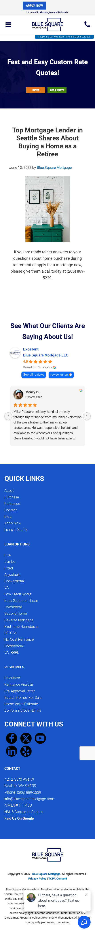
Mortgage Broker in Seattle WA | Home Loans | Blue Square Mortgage (47, 23)
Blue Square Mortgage (46, 874)
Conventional (14, 581)
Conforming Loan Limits (22, 710)
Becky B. (33, 392)
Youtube (40, 738)
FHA (7, 555)
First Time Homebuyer (21, 626)
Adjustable (12, 575)
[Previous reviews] (8, 416)
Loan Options (17, 544)
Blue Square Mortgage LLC (45, 355)
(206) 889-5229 (87, 24)
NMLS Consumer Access (23, 812)
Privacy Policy (37, 878)
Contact (10, 510)
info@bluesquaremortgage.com (29, 799)
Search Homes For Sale (23, 697)
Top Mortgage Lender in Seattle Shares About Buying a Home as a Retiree (47, 142)
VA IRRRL (11, 652)
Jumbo (9, 561)
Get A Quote (57, 90)
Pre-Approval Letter (19, 691)
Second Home (15, 613)
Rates (35, 90)
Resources (14, 667)
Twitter (26, 738)
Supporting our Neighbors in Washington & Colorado (64, 36)
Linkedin (11, 751)
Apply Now (34, 5)
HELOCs (10, 633)
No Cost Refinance (19, 639)
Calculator (12, 678)
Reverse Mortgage (18, 620)
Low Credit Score (17, 594)
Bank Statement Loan (21, 600)
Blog (7, 516)
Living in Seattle (16, 530)
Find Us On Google (19, 818)
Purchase (11, 497)
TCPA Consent (57, 878)
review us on (59, 374)
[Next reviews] (87, 416)
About (9, 490)
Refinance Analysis (19, 684)
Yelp (26, 751)
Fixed (8, 568)
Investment (13, 607)
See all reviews (33, 374)
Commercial (13, 646)
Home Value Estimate (21, 704)
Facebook (11, 738)
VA (6, 587)
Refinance (12, 504)
